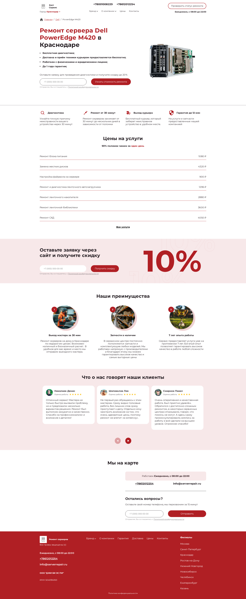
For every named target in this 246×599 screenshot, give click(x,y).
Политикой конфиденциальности (83, 87)
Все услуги (123, 227)
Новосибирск (188, 571)
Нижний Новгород (191, 566)
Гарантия (123, 538)
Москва (184, 543)
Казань (184, 588)
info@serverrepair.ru (187, 483)
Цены (123, 11)
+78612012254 (126, 4)
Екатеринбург (188, 583)
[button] (128, 441)
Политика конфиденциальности (123, 593)
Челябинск (187, 577)
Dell (58, 19)
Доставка (137, 538)
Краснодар (186, 555)
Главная (48, 19)
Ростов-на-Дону (189, 560)
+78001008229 (103, 4)
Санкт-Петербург (190, 549)
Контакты (134, 11)
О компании (107, 11)
